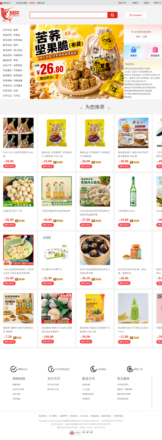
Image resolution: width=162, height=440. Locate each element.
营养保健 (7, 80)
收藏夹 (146, 2)
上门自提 (86, 389)
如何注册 (16, 393)
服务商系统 (106, 415)
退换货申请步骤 (123, 393)
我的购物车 (137, 15)
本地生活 (7, 85)
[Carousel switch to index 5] (83, 95)
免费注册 (40, 3)
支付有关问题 (53, 384)
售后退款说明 (122, 398)
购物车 (135, 2)
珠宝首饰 (7, 40)
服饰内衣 (7, 60)
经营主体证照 (57, 424)
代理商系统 (118, 415)
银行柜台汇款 (53, 389)
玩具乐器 (7, 90)
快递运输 (86, 384)
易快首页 (7, 3)
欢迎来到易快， (25, 3)
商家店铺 (95, 415)
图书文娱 (7, 45)
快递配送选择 (88, 393)
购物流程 (16, 384)
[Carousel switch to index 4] (80, 95)
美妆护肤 (7, 35)
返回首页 (42, 415)
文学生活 (7, 30)
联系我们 (74, 415)
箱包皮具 (7, 55)
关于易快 (53, 415)
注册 (145, 36)
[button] (122, 2)
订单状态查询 (122, 384)
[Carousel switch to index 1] (71, 95)
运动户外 (7, 65)
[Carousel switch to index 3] (77, 95)
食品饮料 (7, 50)
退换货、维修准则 (124, 389)
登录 (138, 36)
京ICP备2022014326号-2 (112, 420)
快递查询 (86, 398)
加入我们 (84, 415)
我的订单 (122, 2)
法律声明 (63, 415)
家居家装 (7, 75)
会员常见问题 (18, 389)
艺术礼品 (7, 96)
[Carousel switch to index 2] (74, 95)
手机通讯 (7, 70)
